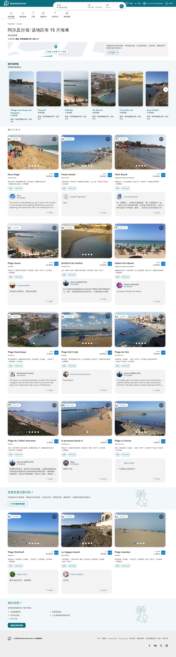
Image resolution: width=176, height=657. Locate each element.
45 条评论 (103, 554)
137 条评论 (103, 265)
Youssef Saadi (12, 178)
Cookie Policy (112, 638)
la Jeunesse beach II (72, 440)
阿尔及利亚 (11, 24)
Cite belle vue (65, 266)
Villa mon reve (119, 444)
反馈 (159, 638)
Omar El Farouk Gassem (80, 374)
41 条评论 (50, 442)
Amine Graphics (76, 574)
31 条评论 (157, 554)
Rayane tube (22, 574)
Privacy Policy (123, 638)
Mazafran (11, 555)
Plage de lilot (122, 352)
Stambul (117, 555)
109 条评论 (103, 176)
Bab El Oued (65, 178)
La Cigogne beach (70, 552)
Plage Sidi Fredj (69, 352)
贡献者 (104, 638)
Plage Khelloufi (16, 552)
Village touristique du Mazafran (124, 178)
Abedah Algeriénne (78, 196)
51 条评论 (50, 354)
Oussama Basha (23, 285)
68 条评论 (157, 442)
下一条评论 (49, 213)
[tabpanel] (88, 345)
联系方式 (165, 638)
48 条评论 (157, 354)
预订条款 (132, 638)
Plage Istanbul (122, 552)
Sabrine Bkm (129, 463)
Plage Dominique (17, 352)
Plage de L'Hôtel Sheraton (22, 440)
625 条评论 (156, 176)
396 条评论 (49, 176)
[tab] (11, 15)
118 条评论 (156, 265)
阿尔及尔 (19, 24)
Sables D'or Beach (124, 263)
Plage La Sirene (123, 440)
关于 (98, 638)
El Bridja (10, 266)
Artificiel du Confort (72, 263)
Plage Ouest (14, 263)
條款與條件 (140, 638)
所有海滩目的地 (151, 638)
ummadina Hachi (131, 196)
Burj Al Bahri (65, 555)
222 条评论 (49, 554)
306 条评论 (103, 354)
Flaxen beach (68, 174)
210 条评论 (49, 265)
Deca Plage (14, 174)
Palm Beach (121, 174)
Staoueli (10, 444)
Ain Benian (11, 355)
